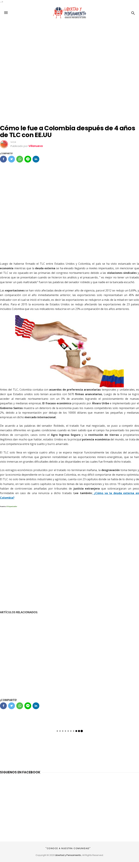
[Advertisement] (69, 46)
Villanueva (35, 146)
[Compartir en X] (11, 159)
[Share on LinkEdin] (36, 159)
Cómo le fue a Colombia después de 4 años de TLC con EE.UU (67, 131)
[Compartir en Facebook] (3, 159)
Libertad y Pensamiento (68, 855)
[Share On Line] (27, 159)
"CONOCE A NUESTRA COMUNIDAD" (68, 848)
